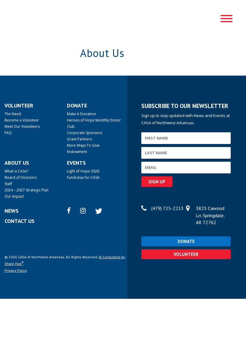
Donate (186, 241)
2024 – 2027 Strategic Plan (26, 190)
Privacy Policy (15, 270)
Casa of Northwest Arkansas (30, 18)
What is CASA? (16, 171)
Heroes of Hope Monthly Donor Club (94, 123)
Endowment (77, 151)
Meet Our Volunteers (22, 126)
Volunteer (186, 254)
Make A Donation (81, 113)
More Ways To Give (83, 145)
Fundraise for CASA (83, 177)
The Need (12, 113)
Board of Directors (20, 177)
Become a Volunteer (21, 120)
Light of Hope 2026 (83, 171)
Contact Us (19, 221)
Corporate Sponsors (84, 132)
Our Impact (14, 196)
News (11, 210)
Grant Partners (79, 139)
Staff (8, 183)
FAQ (8, 132)
